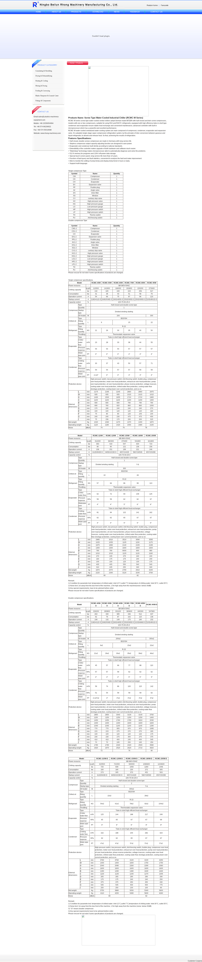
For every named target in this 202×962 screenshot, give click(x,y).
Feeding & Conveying (42, 91)
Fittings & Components (43, 101)
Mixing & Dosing (41, 86)
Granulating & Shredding (43, 71)
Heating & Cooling (41, 81)
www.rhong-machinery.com (51, 133)
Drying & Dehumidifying (43, 76)
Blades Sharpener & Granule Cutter (47, 96)
